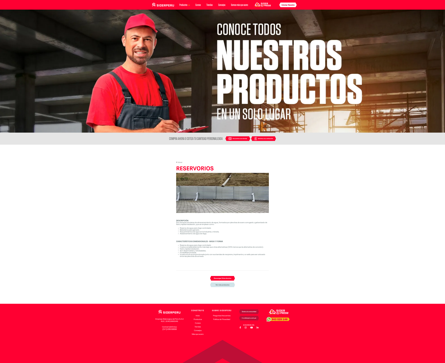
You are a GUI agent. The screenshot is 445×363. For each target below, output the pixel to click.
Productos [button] (183, 5)
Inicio (198, 316)
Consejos (221, 5)
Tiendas (209, 5)
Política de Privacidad (221, 319)
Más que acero (198, 334)
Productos (198, 319)
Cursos (198, 5)
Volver (179, 162)
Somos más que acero (239, 5)
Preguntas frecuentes (221, 316)
